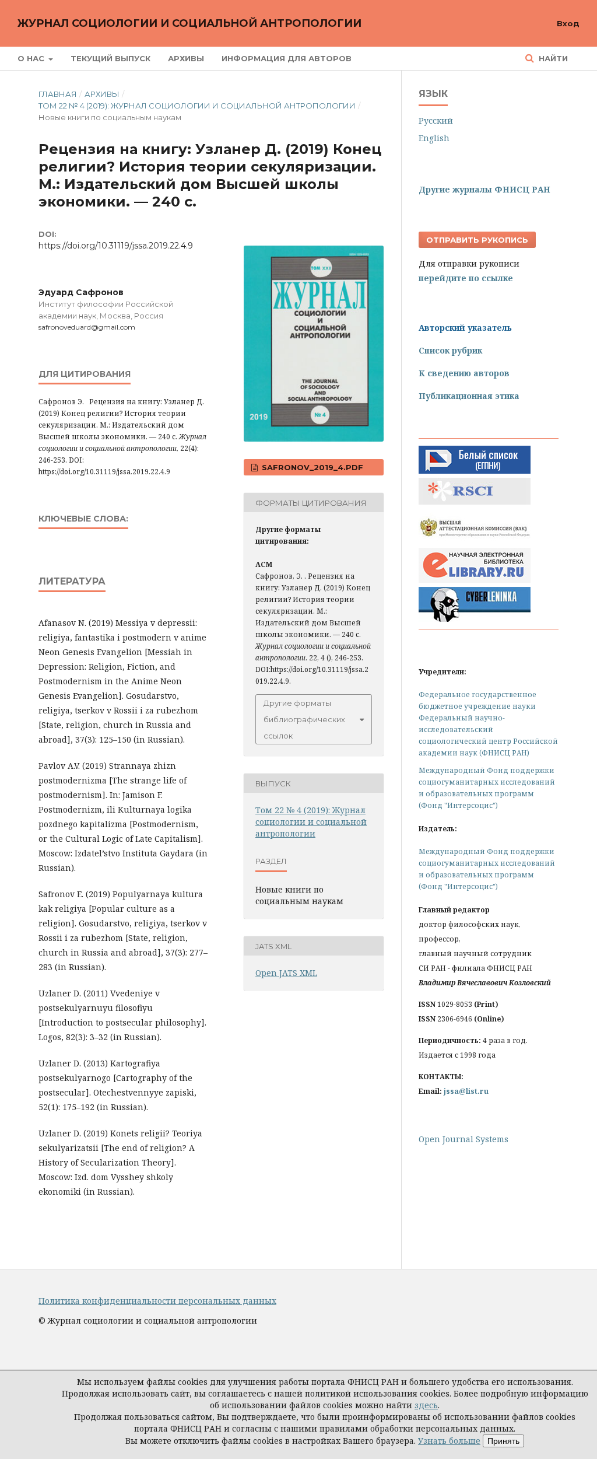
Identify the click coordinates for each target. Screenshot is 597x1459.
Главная (57, 94)
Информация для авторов (287, 58)
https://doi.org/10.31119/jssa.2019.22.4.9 (115, 245)
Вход (568, 23)
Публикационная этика (469, 395)
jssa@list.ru (466, 1091)
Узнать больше (449, 1440)
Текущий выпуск (110, 58)
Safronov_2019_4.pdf (311, 467)
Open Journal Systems (463, 1139)
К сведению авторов (464, 373)
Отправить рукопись (477, 239)
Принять (503, 1441)
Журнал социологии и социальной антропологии (189, 23)
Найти (552, 58)
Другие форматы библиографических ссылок (304, 719)
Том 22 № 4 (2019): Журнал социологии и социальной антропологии (197, 105)
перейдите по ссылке (466, 278)
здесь (426, 1405)
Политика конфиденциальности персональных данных (157, 1300)
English (434, 138)
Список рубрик (450, 350)
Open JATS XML (286, 972)
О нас (32, 58)
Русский (436, 120)
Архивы (186, 58)
